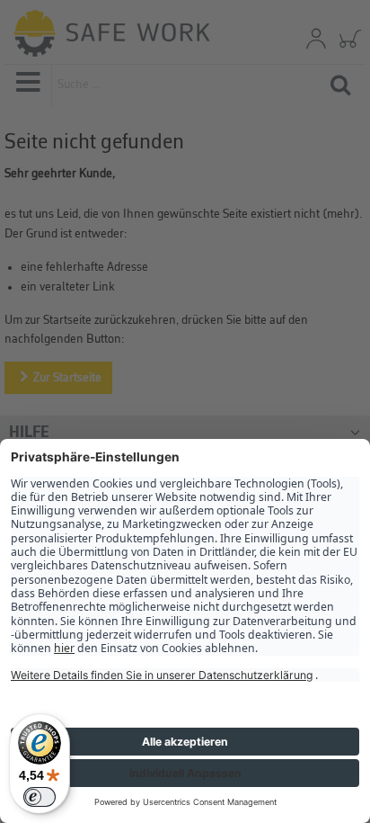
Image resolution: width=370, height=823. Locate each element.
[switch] (39, 797)
